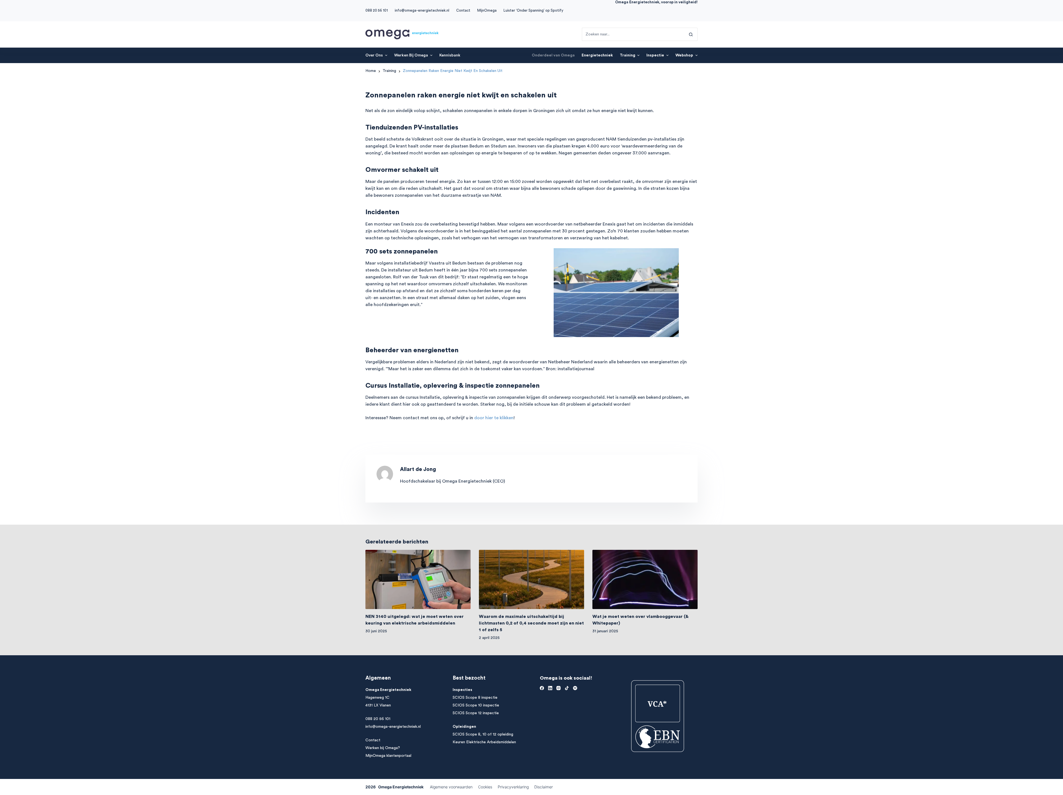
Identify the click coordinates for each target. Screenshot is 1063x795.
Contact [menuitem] (463, 10)
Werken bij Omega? (382, 748)
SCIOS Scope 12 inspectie (476, 713)
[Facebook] (542, 688)
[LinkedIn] (550, 688)
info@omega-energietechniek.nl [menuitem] (422, 10)
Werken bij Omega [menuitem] (411, 55)
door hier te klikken (494, 418)
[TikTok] (567, 688)
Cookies (485, 786)
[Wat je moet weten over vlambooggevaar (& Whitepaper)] (645, 579)
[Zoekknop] (691, 34)
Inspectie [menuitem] (655, 55)
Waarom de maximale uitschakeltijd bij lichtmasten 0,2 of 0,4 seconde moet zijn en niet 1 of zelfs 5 (531, 623)
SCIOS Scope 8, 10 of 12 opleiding (483, 734)
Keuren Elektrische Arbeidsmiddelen (484, 742)
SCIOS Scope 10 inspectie (476, 705)
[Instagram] (558, 688)
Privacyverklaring (513, 786)
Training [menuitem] (627, 55)
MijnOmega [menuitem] (487, 10)
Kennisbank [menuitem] (449, 55)
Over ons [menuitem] (374, 55)
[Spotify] (575, 688)
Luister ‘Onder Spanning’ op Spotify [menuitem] (533, 10)
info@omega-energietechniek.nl (393, 727)
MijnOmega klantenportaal (388, 756)
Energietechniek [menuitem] (597, 55)
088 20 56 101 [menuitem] (376, 10)
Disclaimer (543, 786)
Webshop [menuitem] (684, 55)
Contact (372, 740)
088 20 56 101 (377, 719)
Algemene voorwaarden (451, 786)
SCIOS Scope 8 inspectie (475, 698)
